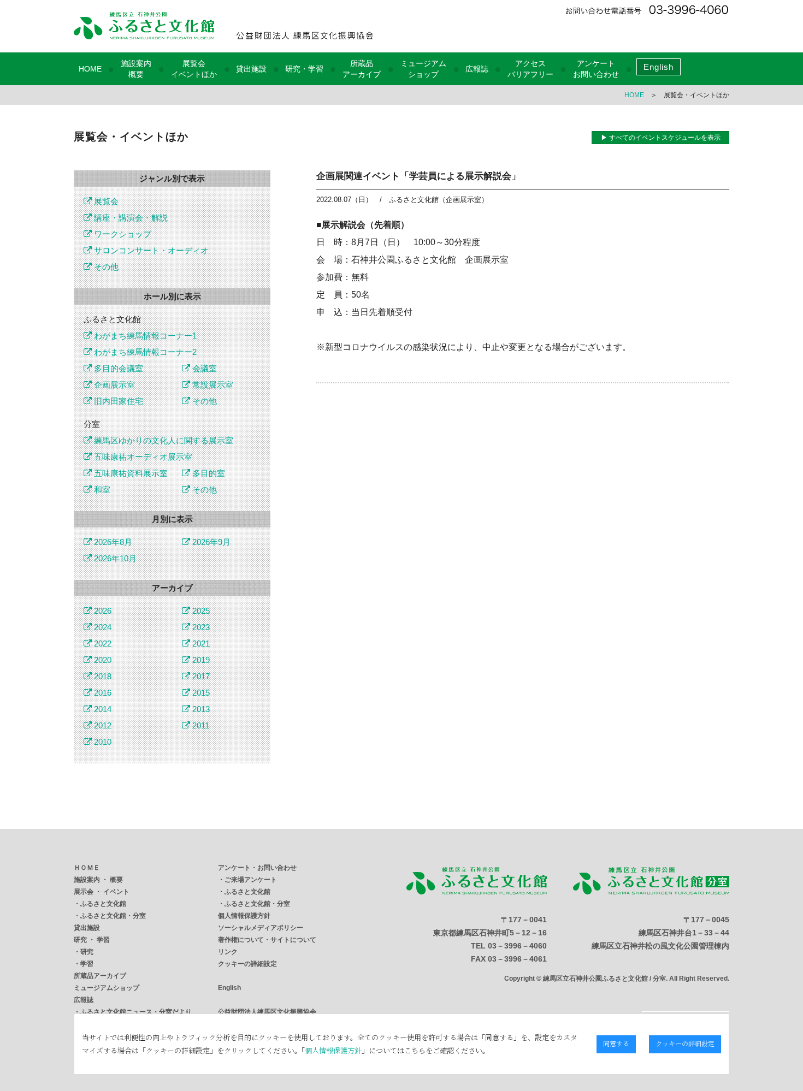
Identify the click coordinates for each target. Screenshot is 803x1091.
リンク (228, 952)
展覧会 (105, 201)
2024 (101, 627)
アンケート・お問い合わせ (257, 867)
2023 (200, 627)
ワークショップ (121, 234)
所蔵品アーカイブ (100, 976)
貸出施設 (251, 68)
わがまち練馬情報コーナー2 (144, 352)
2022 (101, 643)
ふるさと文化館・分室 (113, 916)
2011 (199, 725)
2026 (101, 610)
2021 (200, 643)
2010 (101, 741)
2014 (101, 709)
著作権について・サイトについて (267, 940)
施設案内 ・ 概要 (98, 880)
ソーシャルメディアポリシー (260, 928)
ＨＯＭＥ (87, 867)
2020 (101, 660)
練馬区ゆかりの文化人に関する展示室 (162, 440)
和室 (101, 489)
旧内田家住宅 (117, 401)
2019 (200, 660)
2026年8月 (112, 542)
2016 (101, 692)
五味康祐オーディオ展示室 (142, 456)
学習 (86, 964)
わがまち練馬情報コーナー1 (144, 335)
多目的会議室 (117, 368)
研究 (86, 952)
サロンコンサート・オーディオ (150, 250)
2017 (200, 676)
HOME (90, 68)
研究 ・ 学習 (92, 940)
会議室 (203, 368)
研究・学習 (304, 68)
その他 (105, 266)
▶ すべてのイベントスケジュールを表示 (661, 137)
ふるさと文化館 (103, 904)
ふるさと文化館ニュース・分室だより (136, 1012)
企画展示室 (113, 384)
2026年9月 (210, 542)
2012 (101, 725)
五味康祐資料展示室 (130, 473)
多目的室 (207, 473)
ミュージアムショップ (106, 988)
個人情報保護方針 (244, 916)
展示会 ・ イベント (101, 892)
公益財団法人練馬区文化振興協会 (267, 1012)
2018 (101, 676)
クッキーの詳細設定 (247, 964)
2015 (200, 692)
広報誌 (476, 68)
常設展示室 (211, 384)
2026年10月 (114, 558)
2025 (200, 610)
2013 (200, 709)
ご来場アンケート (251, 880)
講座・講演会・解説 (130, 217)
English (658, 67)
